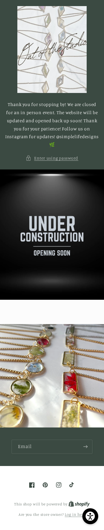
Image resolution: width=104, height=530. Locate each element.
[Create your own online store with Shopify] (79, 504)
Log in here (75, 514)
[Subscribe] (85, 447)
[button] (52, 158)
